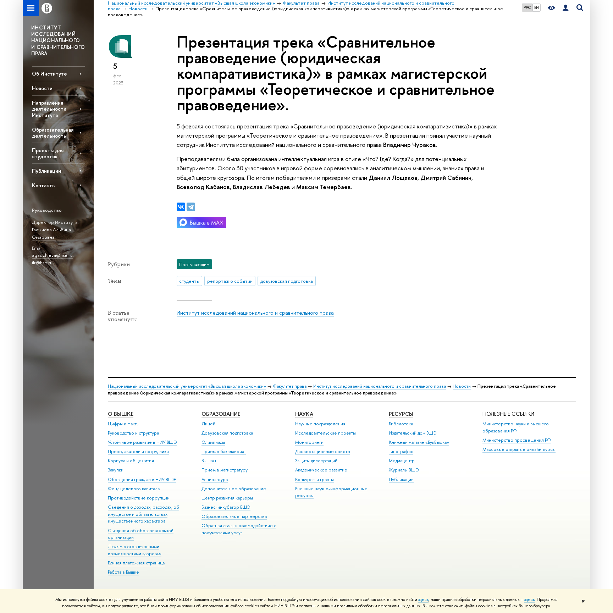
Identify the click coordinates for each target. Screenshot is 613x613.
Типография (401, 451)
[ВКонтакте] (181, 207)
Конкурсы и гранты (314, 479)
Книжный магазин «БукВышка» (419, 442)
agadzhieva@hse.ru (52, 255)
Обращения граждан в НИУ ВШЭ (142, 479)
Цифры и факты (123, 424)
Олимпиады (213, 442)
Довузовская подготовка (227, 433)
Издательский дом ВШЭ (413, 433)
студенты (189, 281)
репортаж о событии (230, 281)
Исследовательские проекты (325, 433)
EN (536, 7)
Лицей (208, 424)
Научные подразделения (320, 424)
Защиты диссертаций (316, 461)
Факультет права (289, 386)
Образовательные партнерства (234, 516)
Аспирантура (214, 479)
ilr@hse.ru (42, 262)
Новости (42, 88)
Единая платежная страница (136, 563)
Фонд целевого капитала (134, 489)
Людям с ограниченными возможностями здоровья (134, 550)
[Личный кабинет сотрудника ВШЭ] (565, 8)
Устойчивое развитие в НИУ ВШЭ (142, 442)
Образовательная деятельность (52, 132)
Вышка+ (209, 461)
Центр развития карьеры (227, 498)
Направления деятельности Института (49, 108)
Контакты (43, 185)
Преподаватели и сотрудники (138, 451)
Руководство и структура (133, 433)
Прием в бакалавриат (223, 451)
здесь (423, 599)
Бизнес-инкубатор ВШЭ (225, 507)
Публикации (46, 170)
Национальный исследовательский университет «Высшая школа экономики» (187, 386)
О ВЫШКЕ (120, 414)
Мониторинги (309, 442)
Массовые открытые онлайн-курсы (519, 449)
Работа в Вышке (123, 572)
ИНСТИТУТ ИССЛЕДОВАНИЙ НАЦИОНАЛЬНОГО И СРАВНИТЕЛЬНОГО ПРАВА (58, 40)
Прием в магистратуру (224, 470)
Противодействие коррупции (139, 498)
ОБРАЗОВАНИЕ (220, 414)
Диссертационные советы (322, 451)
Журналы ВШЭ (404, 470)
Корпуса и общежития (131, 461)
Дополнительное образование (233, 489)
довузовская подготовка (286, 281)
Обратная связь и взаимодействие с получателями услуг (238, 529)
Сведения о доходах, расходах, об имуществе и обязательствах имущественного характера (143, 514)
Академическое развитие (321, 470)
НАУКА (304, 414)
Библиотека (401, 424)
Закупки (115, 470)
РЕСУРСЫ (401, 414)
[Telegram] (191, 207)
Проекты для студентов (47, 153)
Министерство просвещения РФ (516, 440)
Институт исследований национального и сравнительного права (255, 312)
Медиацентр (402, 461)
